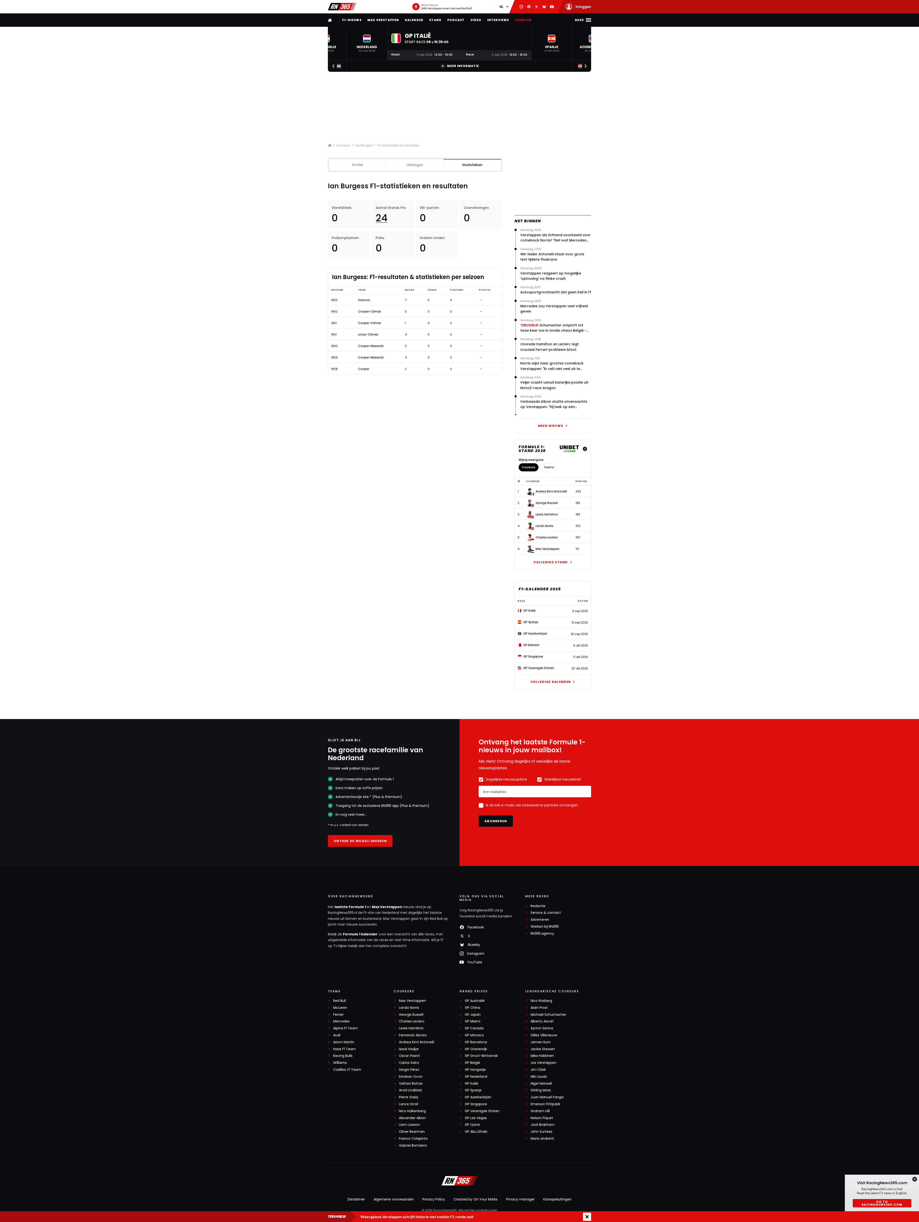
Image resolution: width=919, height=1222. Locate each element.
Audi (336, 1035)
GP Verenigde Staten (482, 1111)
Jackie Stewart (543, 1049)
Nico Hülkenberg (412, 1111)
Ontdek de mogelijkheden (360, 841)
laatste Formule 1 (351, 906)
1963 (334, 300)
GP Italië (471, 1084)
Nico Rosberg (541, 1001)
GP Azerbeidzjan (478, 1097)
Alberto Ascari (542, 1021)
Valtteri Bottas (411, 1084)
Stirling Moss (541, 1090)
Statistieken (472, 164)
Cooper (363, 369)
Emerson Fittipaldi (545, 1104)
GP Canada (474, 1028)
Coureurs (343, 145)
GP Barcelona (476, 1042)
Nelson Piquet (542, 1118)
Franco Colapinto (413, 1139)
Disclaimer (356, 1199)
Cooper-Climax (369, 311)
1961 (334, 323)
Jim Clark (538, 1070)
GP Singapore (476, 1104)
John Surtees (541, 1132)
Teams (549, 467)
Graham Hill (540, 1111)
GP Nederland (476, 1077)
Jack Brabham (543, 1125)
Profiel (357, 164)
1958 (334, 369)
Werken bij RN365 (545, 927)
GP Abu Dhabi (476, 1132)
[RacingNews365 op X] (536, 7)
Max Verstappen (383, 20)
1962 (334, 311)
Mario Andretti (542, 1139)
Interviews (498, 20)
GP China (472, 1008)
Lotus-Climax (368, 334)
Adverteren (540, 920)
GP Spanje (473, 1090)
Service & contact (546, 913)
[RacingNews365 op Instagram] (521, 7)
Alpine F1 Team (345, 1028)
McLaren (340, 1008)
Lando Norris (544, 526)
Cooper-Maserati (371, 346)
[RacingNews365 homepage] (330, 20)
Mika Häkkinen (542, 1056)
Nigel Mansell (541, 1084)
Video (476, 20)
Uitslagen (415, 164)
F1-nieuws (352, 20)
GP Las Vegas (476, 1118)
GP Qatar (472, 1125)
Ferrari (338, 1015)
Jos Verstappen (543, 1063)
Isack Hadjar (409, 1049)
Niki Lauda (539, 1077)
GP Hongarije (475, 1070)
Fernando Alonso (413, 1035)
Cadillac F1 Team (347, 1070)
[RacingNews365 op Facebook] (529, 7)
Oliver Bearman (412, 1132)
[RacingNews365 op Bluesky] (544, 7)
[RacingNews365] (342, 7)
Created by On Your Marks (476, 1199)
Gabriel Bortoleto (413, 1146)
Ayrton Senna (542, 1028)
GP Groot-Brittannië (481, 1056)
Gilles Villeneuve (544, 1035)
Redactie (538, 906)
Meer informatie (463, 66)
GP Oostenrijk (476, 1049)
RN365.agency (542, 934)
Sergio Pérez (409, 1070)
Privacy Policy (433, 1199)
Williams (340, 1063)
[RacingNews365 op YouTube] (552, 7)
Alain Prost (539, 1008)
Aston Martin (343, 1042)
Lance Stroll (408, 1104)
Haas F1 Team (344, 1049)
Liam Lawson (409, 1125)
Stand (435, 20)
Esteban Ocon (411, 1077)
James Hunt (541, 1042)
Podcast (456, 20)
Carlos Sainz (409, 1063)
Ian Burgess (363, 145)
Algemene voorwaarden (394, 1199)
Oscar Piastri (409, 1056)
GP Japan (473, 1015)
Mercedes (341, 1021)
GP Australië (475, 1001)
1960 (334, 346)
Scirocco (364, 300)
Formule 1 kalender (360, 934)
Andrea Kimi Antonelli (551, 491)
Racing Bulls (343, 1056)
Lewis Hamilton (547, 514)
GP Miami (472, 1021)
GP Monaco (474, 1035)
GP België (472, 1063)
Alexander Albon (412, 1118)
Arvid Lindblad (410, 1090)
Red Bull (339, 1001)
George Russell (547, 503)
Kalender (414, 20)
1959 (334, 357)
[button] (367, 43)
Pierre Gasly (408, 1097)
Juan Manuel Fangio (547, 1097)
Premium (523, 20)
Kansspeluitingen (557, 1199)
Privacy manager (520, 1199)
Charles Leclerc (547, 537)
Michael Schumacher (548, 1015)
